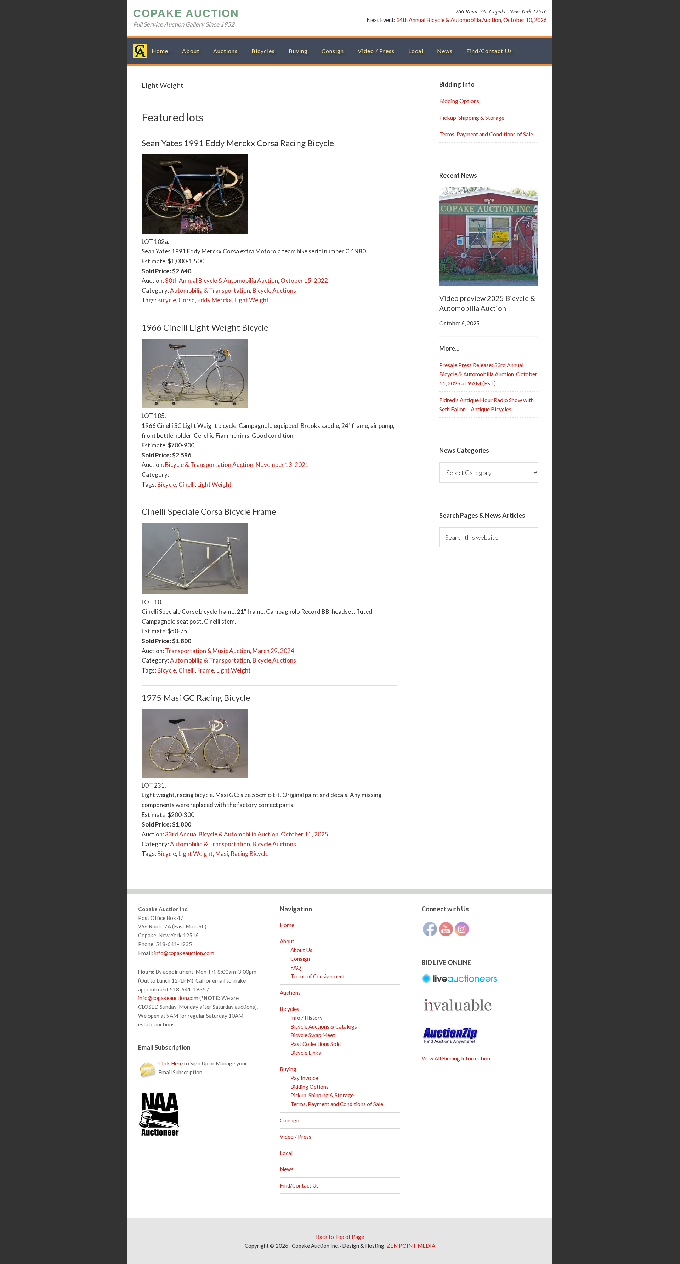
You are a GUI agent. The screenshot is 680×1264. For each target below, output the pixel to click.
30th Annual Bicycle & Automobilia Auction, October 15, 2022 (246, 280)
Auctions (290, 992)
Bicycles (289, 1009)
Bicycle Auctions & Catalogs (323, 1026)
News (287, 1169)
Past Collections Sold (315, 1044)
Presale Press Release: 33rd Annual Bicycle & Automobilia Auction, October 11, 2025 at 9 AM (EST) (488, 374)
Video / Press (295, 1136)
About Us (301, 950)
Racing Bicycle (249, 853)
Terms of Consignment (317, 976)
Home (287, 925)
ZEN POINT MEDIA (411, 1245)
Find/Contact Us (299, 1185)
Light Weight (251, 300)
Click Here (170, 1063)
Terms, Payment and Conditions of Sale (486, 134)
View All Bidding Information (455, 1058)
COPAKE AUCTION (186, 13)
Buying (288, 1069)
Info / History (306, 1017)
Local (286, 1153)
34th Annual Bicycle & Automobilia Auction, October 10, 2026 (471, 19)
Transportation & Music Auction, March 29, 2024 (229, 650)
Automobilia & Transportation (210, 290)
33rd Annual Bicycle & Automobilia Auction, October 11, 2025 (246, 834)
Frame (205, 670)
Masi (221, 853)
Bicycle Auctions (274, 290)
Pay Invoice (304, 1078)
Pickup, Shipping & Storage (471, 117)
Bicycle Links (305, 1052)
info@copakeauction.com (184, 953)
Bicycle (166, 300)
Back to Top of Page (340, 1237)
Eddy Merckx (214, 300)
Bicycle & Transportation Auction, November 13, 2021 (237, 464)
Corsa (186, 300)
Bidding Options (459, 100)
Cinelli (186, 484)
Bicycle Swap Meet (312, 1035)
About (287, 941)
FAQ (295, 967)
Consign (300, 958)
